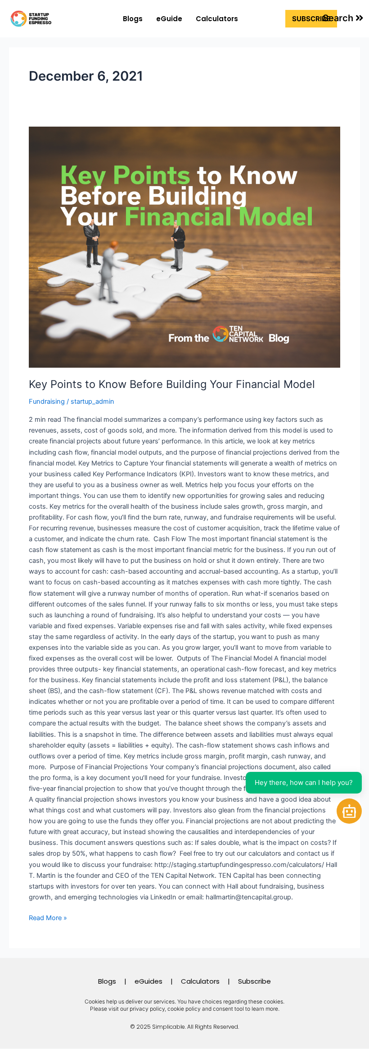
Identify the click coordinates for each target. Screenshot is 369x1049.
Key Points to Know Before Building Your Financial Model (172, 384)
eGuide (169, 18)
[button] (343, 18)
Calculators (217, 18)
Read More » (48, 917)
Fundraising (47, 401)
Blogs (133, 18)
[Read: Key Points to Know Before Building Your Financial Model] (184, 247)
